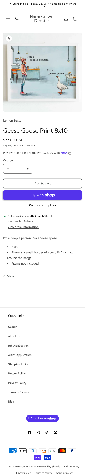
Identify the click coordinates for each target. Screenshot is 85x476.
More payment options (42, 205)
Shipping (7, 145)
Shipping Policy (18, 364)
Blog (11, 401)
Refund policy (71, 466)
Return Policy (17, 373)
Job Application (18, 345)
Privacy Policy (17, 383)
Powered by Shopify (49, 466)
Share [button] (11, 276)
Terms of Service (19, 392)
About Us (14, 336)
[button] (8, 18)
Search (12, 327)
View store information (23, 227)
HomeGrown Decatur (27, 466)
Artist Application (20, 355)
